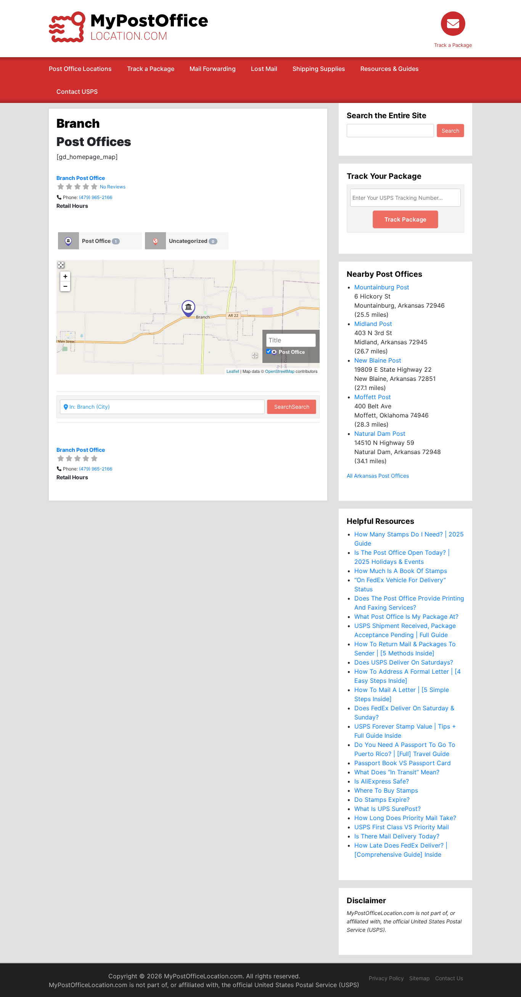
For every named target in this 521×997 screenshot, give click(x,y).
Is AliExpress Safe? (381, 781)
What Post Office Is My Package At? (406, 616)
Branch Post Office (80, 178)
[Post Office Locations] (128, 26)
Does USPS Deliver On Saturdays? (403, 662)
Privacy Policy (386, 978)
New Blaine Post (377, 360)
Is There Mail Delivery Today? (396, 836)
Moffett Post (372, 397)
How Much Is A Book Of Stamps (400, 571)
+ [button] (65, 276)
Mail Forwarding (213, 68)
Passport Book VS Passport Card (402, 763)
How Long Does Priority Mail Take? (405, 818)
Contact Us (449, 978)
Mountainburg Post (381, 287)
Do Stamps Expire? (382, 799)
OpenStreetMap (279, 371)
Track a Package (150, 68)
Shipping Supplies (319, 68)
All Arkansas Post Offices (378, 475)
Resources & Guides (389, 68)
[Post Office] (68, 240)
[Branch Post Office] (188, 308)
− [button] (65, 286)
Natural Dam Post (379, 433)
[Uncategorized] (155, 240)
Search (291, 406)
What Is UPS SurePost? (387, 808)
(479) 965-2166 (95, 197)
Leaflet (233, 371)
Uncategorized (191, 241)
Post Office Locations (80, 68)
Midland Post (373, 324)
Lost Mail (264, 68)
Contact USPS (77, 91)
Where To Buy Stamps (386, 790)
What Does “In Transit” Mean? (396, 772)
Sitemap (419, 978)
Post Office (99, 241)
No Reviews (112, 186)
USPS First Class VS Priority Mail (401, 827)
